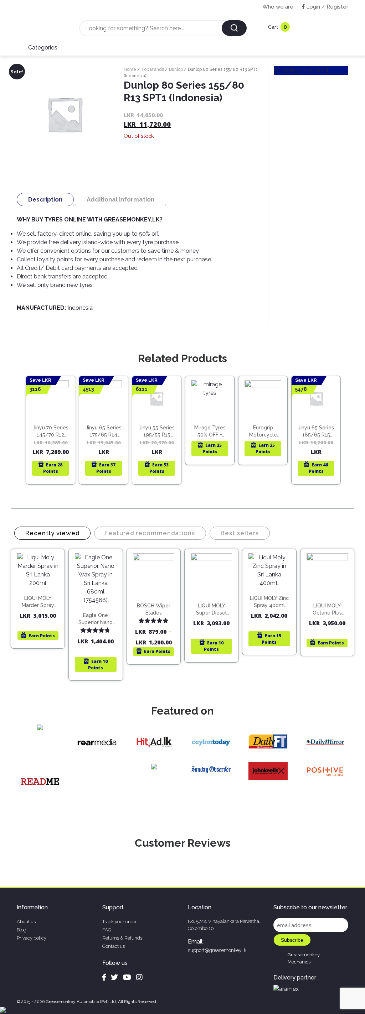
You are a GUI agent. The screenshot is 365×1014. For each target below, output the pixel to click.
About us (26, 921)
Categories (42, 47)
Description (45, 199)
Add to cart (41, 592)
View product (50, 439)
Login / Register (326, 7)
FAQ (106, 929)
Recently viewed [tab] (52, 533)
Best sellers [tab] (240, 533)
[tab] (45, 199)
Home (130, 69)
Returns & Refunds (122, 938)
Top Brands (152, 69)
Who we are (277, 7)
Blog (21, 929)
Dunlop (176, 69)
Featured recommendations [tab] (150, 533)
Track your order (119, 921)
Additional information (120, 199)
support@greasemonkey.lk (217, 950)
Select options (157, 603)
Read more (53, 425)
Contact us (113, 946)
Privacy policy (31, 938)
